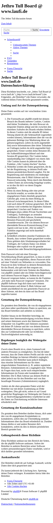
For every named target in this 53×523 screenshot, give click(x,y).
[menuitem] (24, 45)
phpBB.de (33, 499)
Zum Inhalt (6, 23)
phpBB (16, 491)
